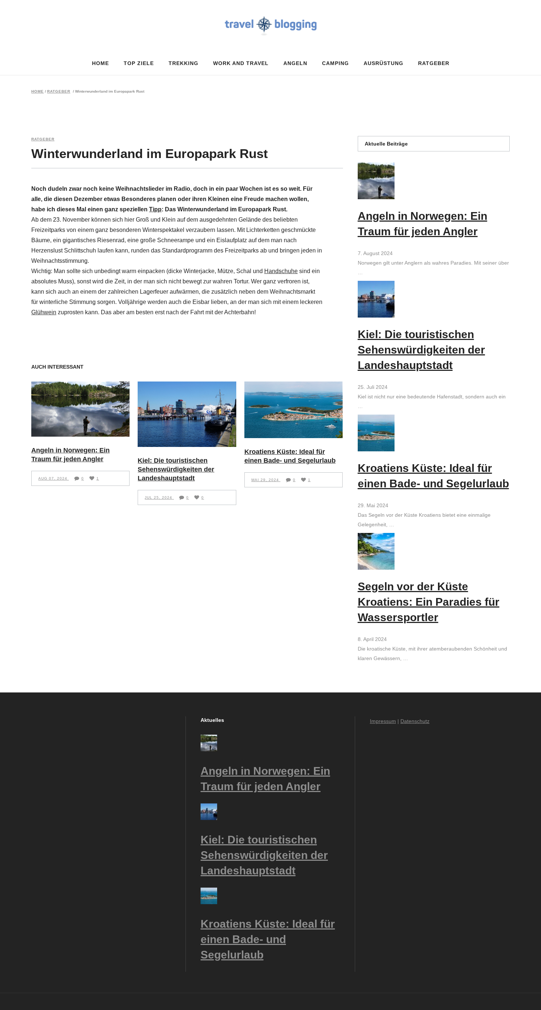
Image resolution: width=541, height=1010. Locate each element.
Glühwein (43, 312)
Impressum (383, 721)
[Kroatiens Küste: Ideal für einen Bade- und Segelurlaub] (293, 410)
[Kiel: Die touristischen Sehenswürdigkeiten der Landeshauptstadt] (187, 414)
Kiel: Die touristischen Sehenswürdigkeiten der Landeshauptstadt (176, 469)
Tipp (155, 209)
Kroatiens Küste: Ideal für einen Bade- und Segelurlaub (268, 939)
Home (37, 91)
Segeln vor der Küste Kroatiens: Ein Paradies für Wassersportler (428, 601)
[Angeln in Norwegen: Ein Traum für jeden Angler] (80, 409)
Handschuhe (281, 271)
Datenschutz (414, 721)
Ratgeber (58, 91)
